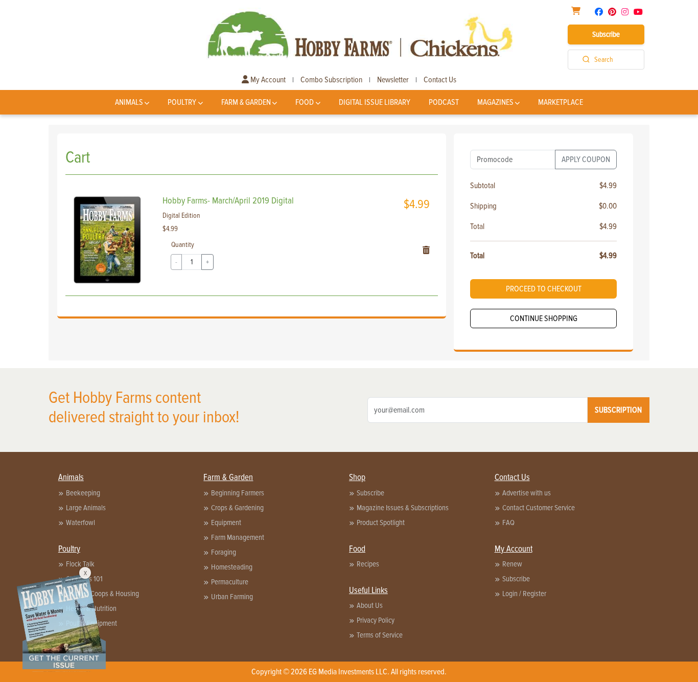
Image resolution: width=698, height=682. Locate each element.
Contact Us (440, 80)
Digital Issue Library (374, 102)
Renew (512, 564)
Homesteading (231, 567)
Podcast (444, 102)
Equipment (226, 522)
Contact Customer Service (538, 507)
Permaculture (229, 581)
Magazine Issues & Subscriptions (403, 507)
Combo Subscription (331, 80)
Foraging (223, 552)
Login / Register (524, 593)
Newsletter (393, 80)
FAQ (508, 522)
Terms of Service (380, 635)
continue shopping (543, 318)
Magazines (495, 102)
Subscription (618, 410)
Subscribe (606, 34)
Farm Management (237, 537)
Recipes (368, 564)
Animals (129, 102)
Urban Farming (232, 596)
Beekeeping (83, 492)
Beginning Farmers (237, 492)
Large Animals (86, 507)
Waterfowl (80, 522)
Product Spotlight (381, 522)
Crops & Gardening (237, 507)
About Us (370, 605)
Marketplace (560, 102)
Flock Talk (80, 564)
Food (304, 102)
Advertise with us (526, 492)
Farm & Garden (246, 102)
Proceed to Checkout (543, 289)
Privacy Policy (375, 620)
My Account (267, 80)
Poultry (182, 102)
